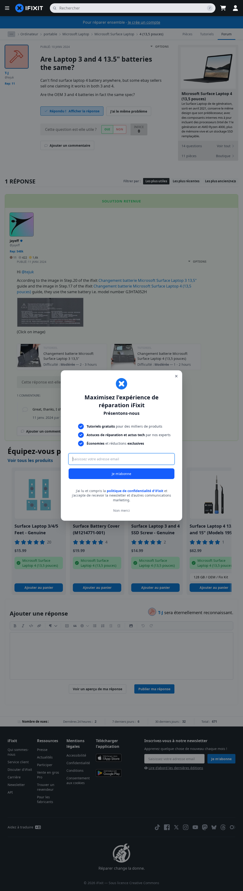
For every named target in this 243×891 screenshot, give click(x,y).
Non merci (121, 510)
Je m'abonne (121, 473)
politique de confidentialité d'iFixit (135, 491)
